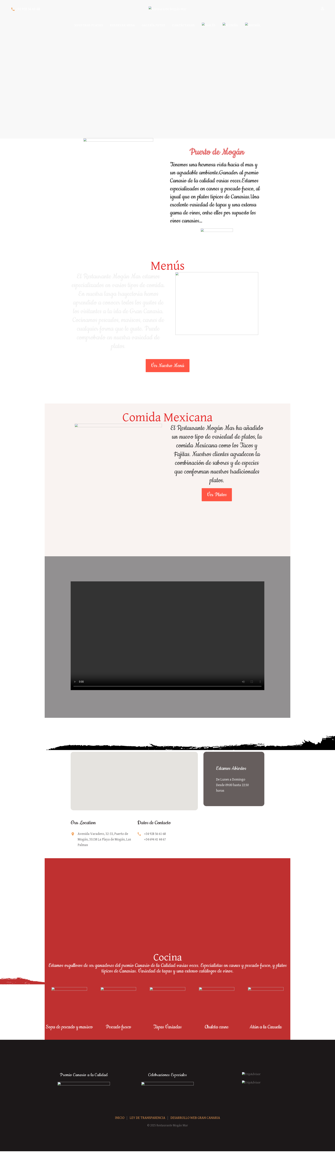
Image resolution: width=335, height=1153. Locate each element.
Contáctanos (183, 25)
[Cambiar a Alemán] (230, 25)
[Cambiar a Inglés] (209, 25)
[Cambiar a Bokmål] (253, 25)
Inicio (119, 1118)
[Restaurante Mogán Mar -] (168, 9)
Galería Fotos (153, 25)
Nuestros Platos (88, 25)
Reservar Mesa (122, 25)
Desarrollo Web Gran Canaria (195, 1118)
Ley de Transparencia (147, 1118)
